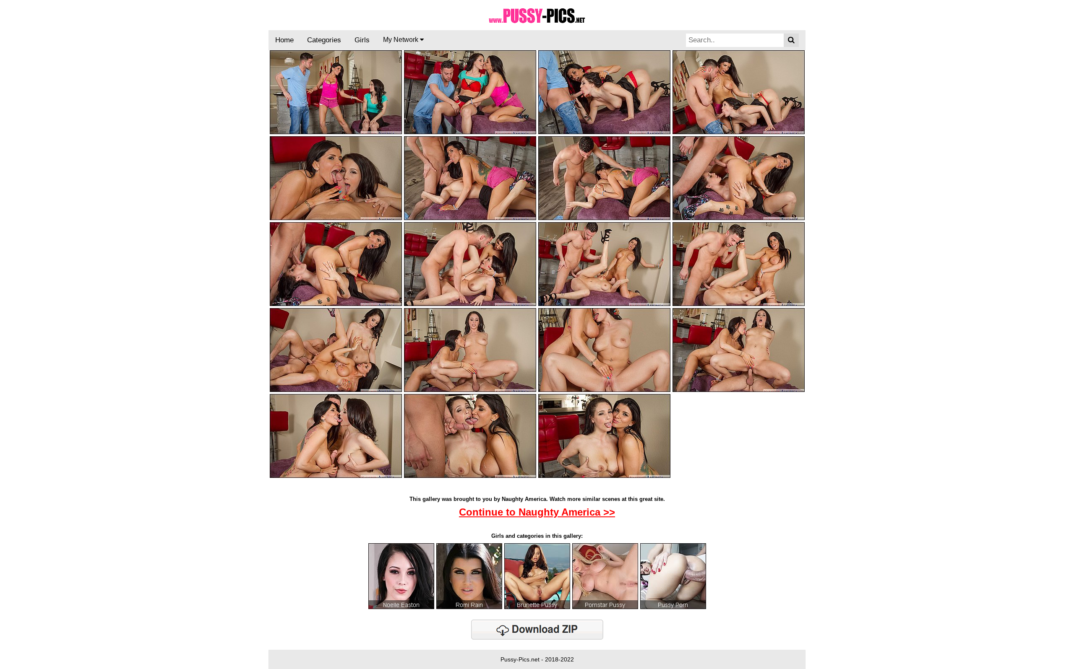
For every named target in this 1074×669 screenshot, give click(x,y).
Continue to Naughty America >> (537, 512)
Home (284, 40)
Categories (324, 40)
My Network (401, 39)
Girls (362, 40)
